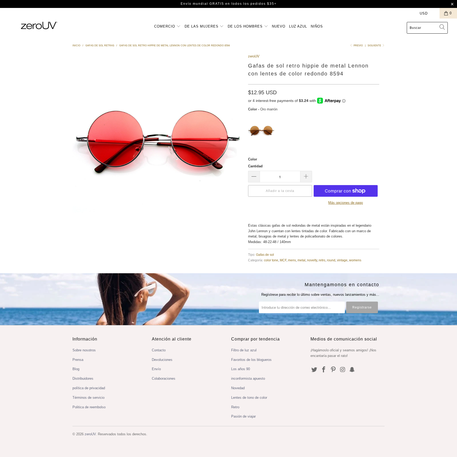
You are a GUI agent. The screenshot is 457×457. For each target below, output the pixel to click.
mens (292, 260)
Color (252, 159)
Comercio (165, 26)
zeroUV (253, 56)
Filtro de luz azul (244, 350)
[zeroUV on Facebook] (324, 369)
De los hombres (246, 26)
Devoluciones (162, 360)
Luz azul (298, 26)
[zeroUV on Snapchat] (352, 369)
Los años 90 (240, 369)
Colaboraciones (163, 378)
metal (301, 260)
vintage (342, 260)
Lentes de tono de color (249, 398)
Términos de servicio (88, 398)
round (331, 260)
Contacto (159, 350)
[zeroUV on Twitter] (314, 369)
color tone (271, 260)
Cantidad (255, 166)
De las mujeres (202, 26)
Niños (317, 26)
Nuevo (278, 26)
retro (322, 260)
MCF (283, 260)
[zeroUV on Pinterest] (333, 369)
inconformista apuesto (248, 378)
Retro (235, 407)
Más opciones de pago (345, 203)
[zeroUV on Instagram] (343, 369)
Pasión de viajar (243, 416)
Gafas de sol (265, 254)
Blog (75, 369)
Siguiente (375, 45)
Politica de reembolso (89, 407)
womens (355, 260)
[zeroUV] (39, 25)
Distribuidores (82, 378)
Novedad (238, 388)
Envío (156, 369)
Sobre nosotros (84, 350)
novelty (312, 260)
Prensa (77, 360)
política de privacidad (88, 388)
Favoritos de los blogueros (251, 360)
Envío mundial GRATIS (202, 4)
